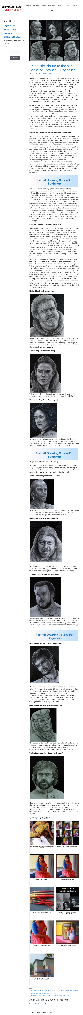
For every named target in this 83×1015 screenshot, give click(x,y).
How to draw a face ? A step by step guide (43, 993)
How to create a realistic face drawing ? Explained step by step (50, 995)
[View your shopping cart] (52, 10)
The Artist (36, 5)
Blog (68, 5)
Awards (44, 5)
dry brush (34, 990)
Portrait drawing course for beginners (55, 181)
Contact (74, 5)
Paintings (28, 5)
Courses (59, 5)
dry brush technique (44, 990)
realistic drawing (66, 990)
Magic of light (9, 26)
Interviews (51, 5)
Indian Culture (10, 29)
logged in (41, 1004)
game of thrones (55, 990)
